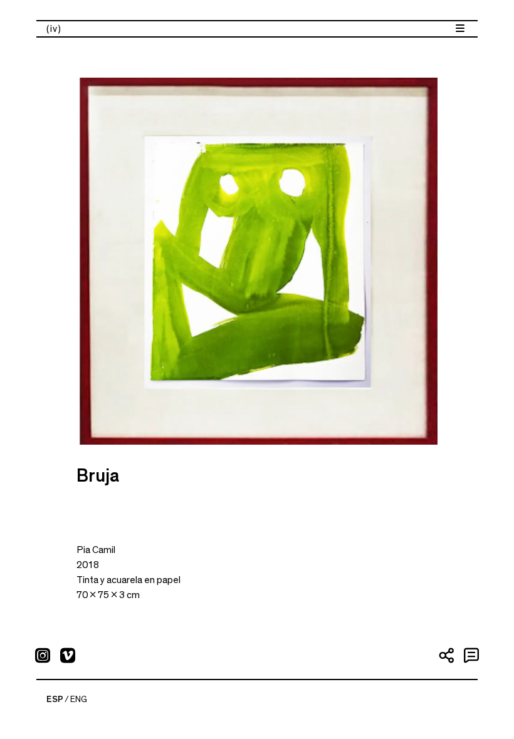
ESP (54, 699)
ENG (78, 699)
